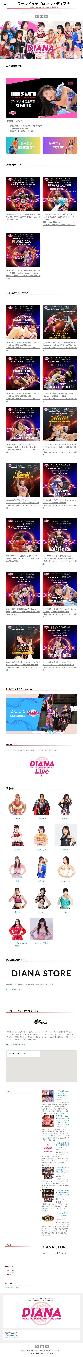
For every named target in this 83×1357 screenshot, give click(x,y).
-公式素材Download (11, 1335)
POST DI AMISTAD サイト (15, 1044)
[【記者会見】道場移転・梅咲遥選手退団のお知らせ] (48, 1148)
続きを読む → (60, 1113)
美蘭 (17, 881)
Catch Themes (49, 1353)
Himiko (65, 850)
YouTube (41, 16)
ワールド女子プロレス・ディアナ (43, 4)
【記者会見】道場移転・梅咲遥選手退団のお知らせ (62, 1145)
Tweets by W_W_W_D (12, 1287)
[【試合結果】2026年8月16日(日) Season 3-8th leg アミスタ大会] (48, 1173)
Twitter (37, 16)
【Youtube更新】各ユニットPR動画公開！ (62, 1215)
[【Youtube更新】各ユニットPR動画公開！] (48, 1218)
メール (46, 16)
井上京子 (17, 819)
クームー (41, 912)
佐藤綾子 (65, 819)
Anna (65, 912)
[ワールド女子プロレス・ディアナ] (41, 40)
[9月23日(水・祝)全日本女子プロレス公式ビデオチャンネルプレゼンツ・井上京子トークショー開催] (48, 1121)
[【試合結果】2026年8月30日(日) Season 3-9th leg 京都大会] (48, 1096)
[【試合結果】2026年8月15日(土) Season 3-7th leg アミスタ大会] (48, 1195)
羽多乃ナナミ (41, 850)
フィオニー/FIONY (41, 943)
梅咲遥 (17, 850)
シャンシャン (65, 881)
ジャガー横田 (41, 819)
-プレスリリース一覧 (11, 1337)
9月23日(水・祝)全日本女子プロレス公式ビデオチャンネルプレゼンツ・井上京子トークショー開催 (62, 1120)
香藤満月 (41, 881)
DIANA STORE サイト (14, 989)
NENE (17, 912)
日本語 (12, 1272)
